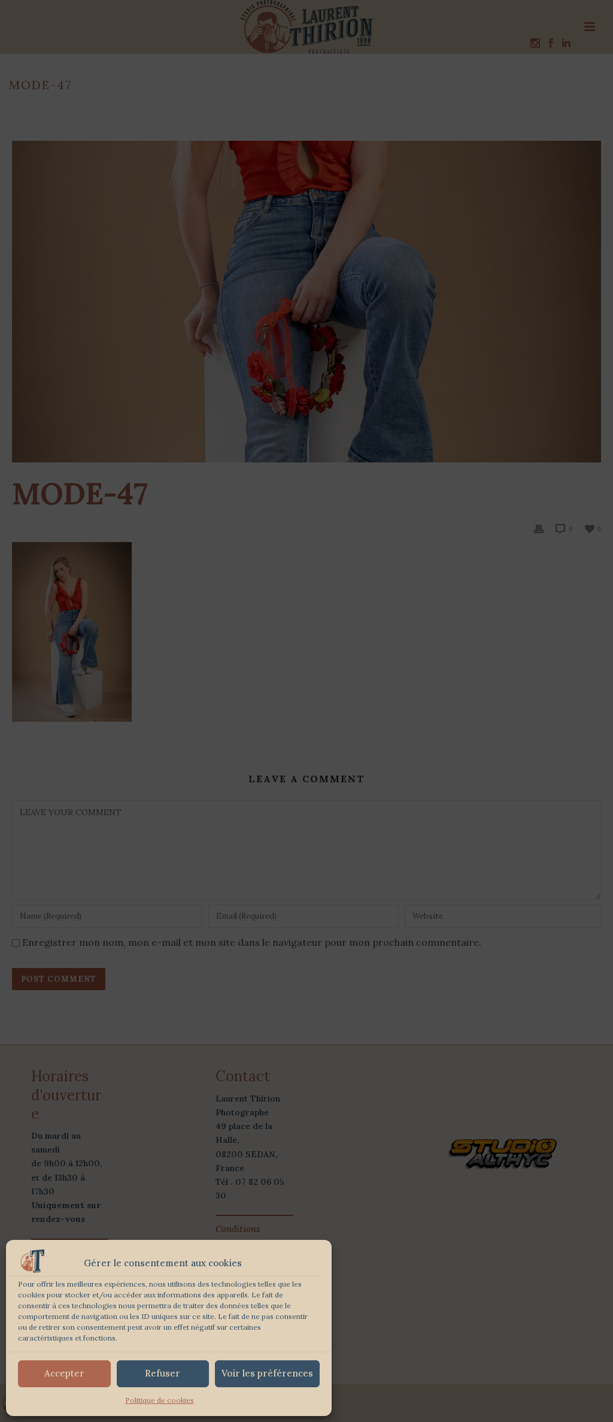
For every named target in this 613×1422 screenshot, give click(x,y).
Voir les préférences (267, 1373)
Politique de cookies (159, 1400)
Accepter (64, 1373)
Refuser (162, 1373)
